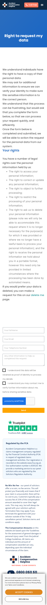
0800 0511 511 (26, 572)
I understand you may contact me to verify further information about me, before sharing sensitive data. (23, 387)
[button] (42, 5)
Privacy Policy (36, 583)
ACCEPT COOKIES (24, 592)
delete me (37, 295)
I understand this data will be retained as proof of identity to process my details (22, 374)
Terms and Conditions (16, 585)
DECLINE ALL (24, 599)
